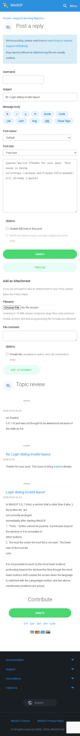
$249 (53, 623)
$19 (26, 623)
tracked (58, 466)
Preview (40, 267)
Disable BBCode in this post (26, 228)
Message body (11, 107)
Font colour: (10, 131)
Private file (39, 357)
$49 (39, 623)
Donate (40, 612)
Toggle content (40, 660)
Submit (40, 254)
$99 (45, 623)
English (39, 702)
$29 (32, 623)
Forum (7, 18)
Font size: (8, 146)
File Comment (11, 327)
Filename (8, 301)
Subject (7, 89)
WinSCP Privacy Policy (50, 721)
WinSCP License (20, 721)
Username (9, 72)
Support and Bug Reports (28, 18)
